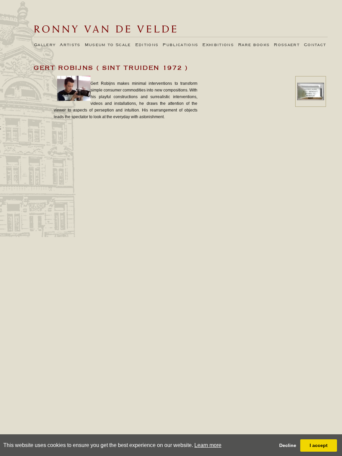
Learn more (207, 445)
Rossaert (287, 45)
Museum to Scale (108, 45)
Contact (315, 45)
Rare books (254, 45)
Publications (180, 45)
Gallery (44, 45)
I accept (319, 445)
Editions (147, 45)
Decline (287, 445)
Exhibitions (218, 45)
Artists (70, 45)
